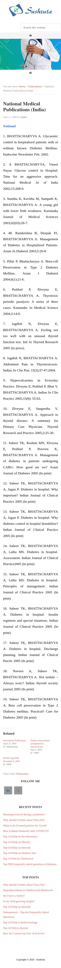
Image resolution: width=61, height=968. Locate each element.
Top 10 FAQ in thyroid (15, 928)
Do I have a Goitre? (14, 895)
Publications (22, 773)
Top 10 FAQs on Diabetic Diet (19, 853)
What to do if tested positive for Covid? (25, 825)
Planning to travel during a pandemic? (24, 814)
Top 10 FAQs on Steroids (17, 847)
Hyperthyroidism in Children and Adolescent (28, 890)
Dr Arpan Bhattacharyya (30, 10)
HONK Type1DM (11, 758)
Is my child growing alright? (19, 901)
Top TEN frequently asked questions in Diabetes (30, 864)
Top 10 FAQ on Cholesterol (18, 858)
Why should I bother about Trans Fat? (24, 820)
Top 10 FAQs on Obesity (16, 842)
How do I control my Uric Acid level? (24, 933)
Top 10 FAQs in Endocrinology (20, 922)
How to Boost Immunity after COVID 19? (26, 831)
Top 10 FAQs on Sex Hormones (20, 836)
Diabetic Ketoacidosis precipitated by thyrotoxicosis (40, 743)
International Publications (14, 740)
